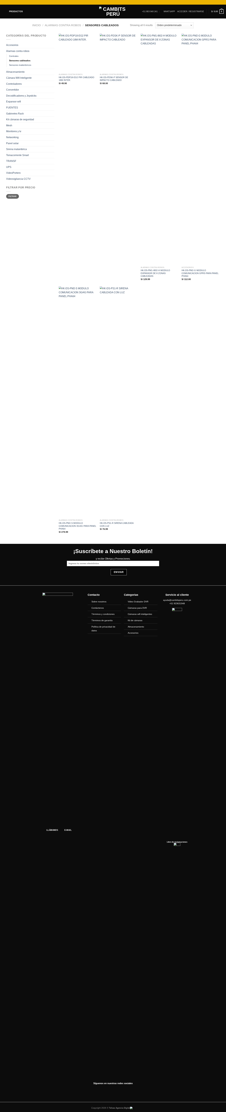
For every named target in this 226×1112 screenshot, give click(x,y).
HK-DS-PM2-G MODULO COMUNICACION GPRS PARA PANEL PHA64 (200, 273)
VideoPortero (13, 173)
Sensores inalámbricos (20, 65)
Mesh (9, 125)
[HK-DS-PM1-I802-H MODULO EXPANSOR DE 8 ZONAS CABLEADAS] (160, 149)
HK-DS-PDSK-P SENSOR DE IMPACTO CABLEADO (114, 78)
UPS (8, 167)
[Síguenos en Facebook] (210, 2)
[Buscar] (3, 2)
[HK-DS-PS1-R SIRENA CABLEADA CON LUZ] (119, 401)
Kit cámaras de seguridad (20, 119)
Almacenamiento (15, 72)
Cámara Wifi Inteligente (19, 78)
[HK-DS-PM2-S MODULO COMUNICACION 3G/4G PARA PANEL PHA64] (78, 401)
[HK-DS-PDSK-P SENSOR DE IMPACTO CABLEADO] (119, 53)
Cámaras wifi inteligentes (140, 614)
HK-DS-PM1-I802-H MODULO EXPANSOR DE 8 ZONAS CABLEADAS (155, 273)
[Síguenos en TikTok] (216, 2)
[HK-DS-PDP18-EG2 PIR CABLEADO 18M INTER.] (78, 53)
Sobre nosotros (98, 601)
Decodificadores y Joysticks (21, 95)
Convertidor (12, 89)
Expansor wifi (13, 101)
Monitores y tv (13, 131)
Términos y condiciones (103, 614)
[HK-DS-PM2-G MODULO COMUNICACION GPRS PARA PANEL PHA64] (201, 149)
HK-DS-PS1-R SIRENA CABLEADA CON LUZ (116, 524)
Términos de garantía (102, 620)
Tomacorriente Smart (17, 155)
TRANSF (11, 161)
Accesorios (12, 45)
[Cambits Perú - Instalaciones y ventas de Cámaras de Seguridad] (113, 11)
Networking (12, 137)
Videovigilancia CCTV (18, 179)
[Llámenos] (222, 2)
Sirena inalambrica (16, 149)
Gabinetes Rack (15, 113)
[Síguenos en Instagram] (213, 2)
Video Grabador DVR (138, 601)
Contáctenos (97, 608)
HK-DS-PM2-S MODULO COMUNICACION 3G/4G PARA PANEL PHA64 (77, 526)
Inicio (36, 25)
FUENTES (12, 107)
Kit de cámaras (135, 620)
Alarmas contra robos (63, 25)
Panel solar (12, 143)
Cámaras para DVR (137, 608)
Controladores (14, 84)
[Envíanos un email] (219, 2)
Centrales (13, 56)
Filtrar (12, 196)
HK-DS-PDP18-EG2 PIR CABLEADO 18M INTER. (76, 78)
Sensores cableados (19, 60)
